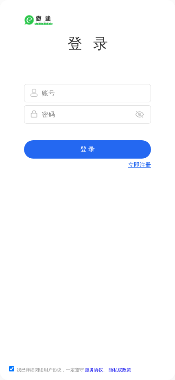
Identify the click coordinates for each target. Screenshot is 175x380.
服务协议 (94, 369)
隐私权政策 (120, 369)
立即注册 (139, 165)
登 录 (87, 149)
